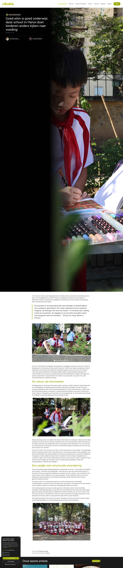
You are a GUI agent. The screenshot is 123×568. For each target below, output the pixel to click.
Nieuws (90, 3)
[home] (8, 4)
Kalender (103, 3)
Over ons (71, 3)
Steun (117, 3)
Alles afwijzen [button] (11, 561)
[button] (34, 343)
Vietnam (48, 553)
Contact (109, 3)
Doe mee (96, 3)
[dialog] (10, 552)
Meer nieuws (96, 561)
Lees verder (10, 547)
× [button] (19, 537)
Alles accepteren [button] (11, 558)
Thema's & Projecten (80, 3)
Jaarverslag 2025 (62, 3)
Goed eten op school (43, 551)
